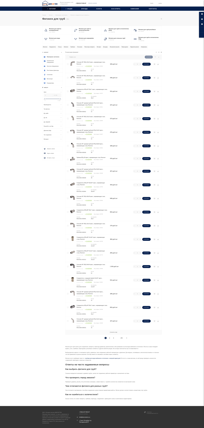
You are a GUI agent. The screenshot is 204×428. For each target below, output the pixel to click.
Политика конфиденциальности (152, 413)
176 (121, 338)
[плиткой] (156, 52)
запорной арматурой (114, 358)
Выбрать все (73, 57)
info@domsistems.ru (84, 417)
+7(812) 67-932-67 (81, 3)
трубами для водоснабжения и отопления (96, 358)
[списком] (159, 52)
